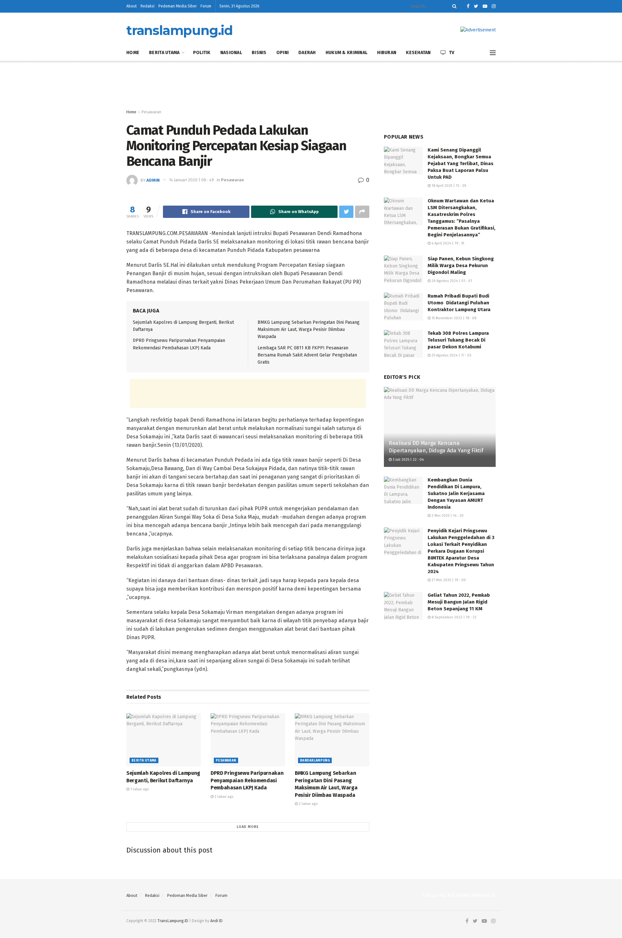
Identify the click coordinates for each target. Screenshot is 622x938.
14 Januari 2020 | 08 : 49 (191, 179)
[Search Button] (453, 6)
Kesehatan (418, 52)
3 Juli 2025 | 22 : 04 (408, 460)
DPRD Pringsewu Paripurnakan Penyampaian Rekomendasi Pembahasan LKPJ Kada (247, 780)
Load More (248, 827)
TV (452, 52)
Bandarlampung (315, 761)
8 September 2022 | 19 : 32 (454, 617)
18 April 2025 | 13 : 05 (448, 186)
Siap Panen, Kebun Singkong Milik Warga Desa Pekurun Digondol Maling (461, 265)
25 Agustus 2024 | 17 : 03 (451, 355)
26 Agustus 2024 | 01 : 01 (451, 281)
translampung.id (179, 30)
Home (132, 52)
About (131, 6)
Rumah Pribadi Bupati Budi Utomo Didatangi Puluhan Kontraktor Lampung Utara (459, 302)
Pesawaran (151, 112)
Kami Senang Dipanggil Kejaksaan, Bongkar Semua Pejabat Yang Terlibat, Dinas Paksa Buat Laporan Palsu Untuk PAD (460, 163)
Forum (206, 6)
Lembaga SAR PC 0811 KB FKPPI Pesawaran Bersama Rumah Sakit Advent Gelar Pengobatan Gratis (307, 355)
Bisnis (259, 52)
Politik (202, 52)
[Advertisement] (311, 85)
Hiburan (386, 52)
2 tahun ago (223, 797)
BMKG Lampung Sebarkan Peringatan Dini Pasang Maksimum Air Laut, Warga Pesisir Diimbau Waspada (309, 330)
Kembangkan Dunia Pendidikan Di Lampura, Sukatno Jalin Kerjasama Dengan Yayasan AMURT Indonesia (456, 493)
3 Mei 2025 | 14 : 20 (447, 516)
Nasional (231, 52)
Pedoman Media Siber (177, 6)
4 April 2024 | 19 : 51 (447, 243)
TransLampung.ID (172, 921)
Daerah (307, 52)
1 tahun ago (139, 789)
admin (153, 179)
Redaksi (148, 6)
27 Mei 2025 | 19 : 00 (448, 580)
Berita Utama (164, 52)
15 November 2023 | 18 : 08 (453, 318)
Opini (282, 52)
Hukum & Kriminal (346, 52)
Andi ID (216, 921)
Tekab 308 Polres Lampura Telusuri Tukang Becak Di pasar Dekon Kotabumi (458, 340)
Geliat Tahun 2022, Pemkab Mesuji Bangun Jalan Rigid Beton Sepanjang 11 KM (459, 602)
